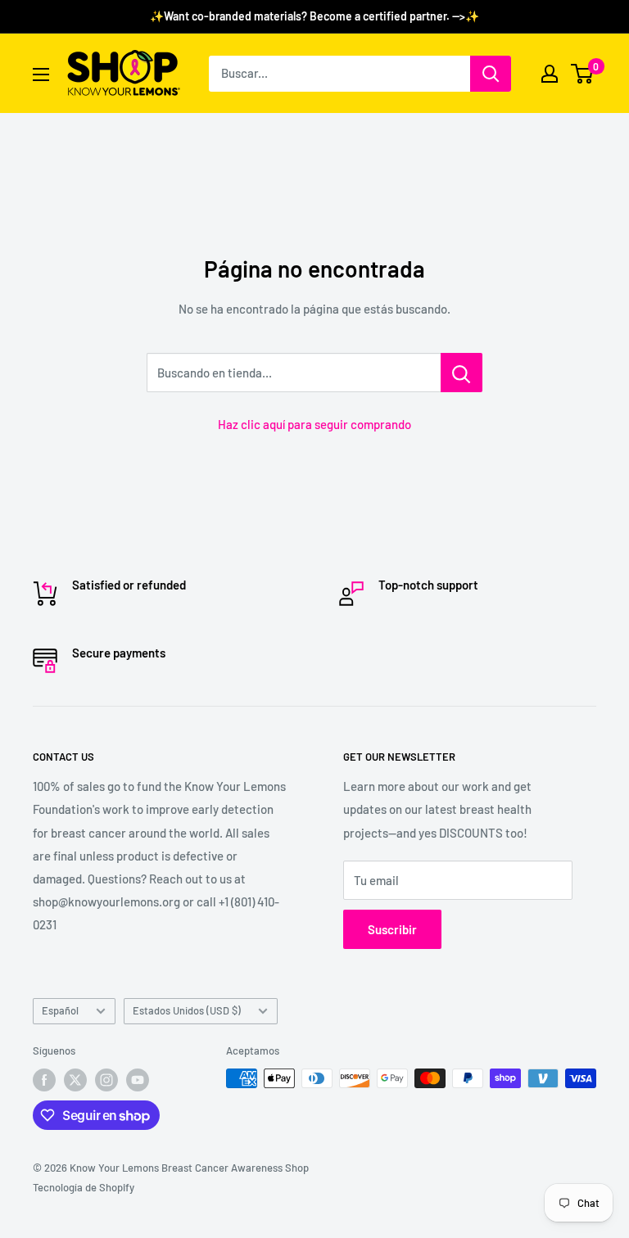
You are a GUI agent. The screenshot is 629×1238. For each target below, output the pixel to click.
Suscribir (392, 929)
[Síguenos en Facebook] (44, 1080)
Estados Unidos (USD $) (187, 1010)
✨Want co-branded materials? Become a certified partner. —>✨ (314, 16)
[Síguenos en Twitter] (75, 1080)
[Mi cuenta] (549, 74)
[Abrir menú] (41, 74)
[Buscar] (490, 74)
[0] (582, 74)
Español (60, 1010)
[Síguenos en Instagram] (106, 1080)
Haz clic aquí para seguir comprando (314, 424)
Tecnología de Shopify (83, 1187)
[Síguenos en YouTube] (137, 1080)
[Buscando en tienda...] (461, 372)
